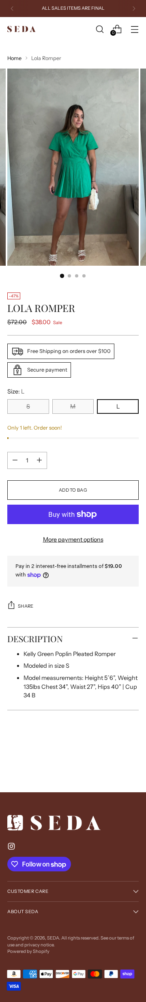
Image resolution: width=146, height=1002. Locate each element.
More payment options (73, 539)
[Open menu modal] (134, 29)
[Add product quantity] (39, 460)
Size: (15, 391)
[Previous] (12, 8)
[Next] (134, 8)
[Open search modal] (99, 29)
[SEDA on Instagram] (12, 847)
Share (25, 606)
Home (14, 58)
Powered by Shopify (28, 951)
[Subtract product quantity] (15, 460)
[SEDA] (21, 29)
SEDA (53, 938)
